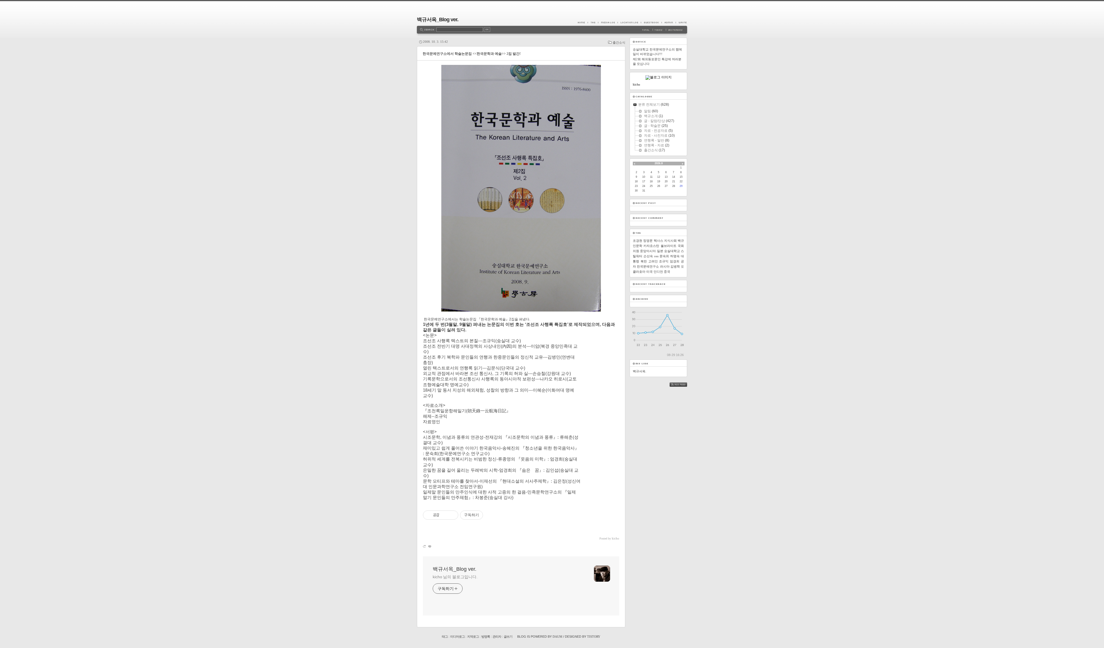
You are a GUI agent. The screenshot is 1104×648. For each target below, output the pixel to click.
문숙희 (664, 256)
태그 (445, 636)
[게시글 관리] (451, 515)
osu (656, 256)
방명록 (485, 636)
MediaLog (608, 22)
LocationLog (629, 22)
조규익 (663, 261)
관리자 (496, 636)
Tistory (593, 636)
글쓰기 (508, 636)
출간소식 (619, 42)
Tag (593, 22)
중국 (667, 271)
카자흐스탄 (651, 245)
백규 (681, 240)
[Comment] (429, 546)
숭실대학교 (672, 251)
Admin (669, 22)
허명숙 (675, 256)
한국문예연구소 (648, 266)
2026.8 (659, 163)
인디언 (658, 271)
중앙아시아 (648, 251)
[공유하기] (444, 515)
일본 (660, 251)
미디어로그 (457, 636)
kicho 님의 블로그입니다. (455, 577)
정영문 (648, 240)
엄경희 (674, 261)
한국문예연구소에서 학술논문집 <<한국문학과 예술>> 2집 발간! (472, 54)
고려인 (653, 261)
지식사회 (670, 240)
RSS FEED (682, 384)
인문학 (637, 245)
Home (583, 22)
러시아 (665, 266)
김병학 (675, 266)
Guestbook (651, 22)
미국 (649, 271)
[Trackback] (425, 546)
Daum (557, 636)
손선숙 (648, 256)
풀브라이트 (668, 245)
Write (681, 22)
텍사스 (658, 240)
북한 (644, 261)
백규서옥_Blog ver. (437, 19)
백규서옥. (639, 371)
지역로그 (473, 636)
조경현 (637, 240)
